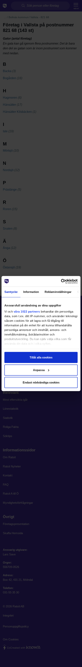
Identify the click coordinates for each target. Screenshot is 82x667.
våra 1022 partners (27, 311)
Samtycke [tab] (11, 291)
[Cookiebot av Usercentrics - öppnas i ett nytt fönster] (61, 281)
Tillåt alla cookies (41, 357)
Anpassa (39, 369)
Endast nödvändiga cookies (41, 382)
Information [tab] (31, 291)
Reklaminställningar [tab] (58, 291)
